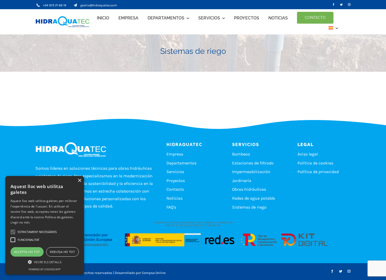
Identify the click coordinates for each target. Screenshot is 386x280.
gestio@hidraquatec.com (98, 5)
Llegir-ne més (20, 222)
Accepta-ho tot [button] (27, 252)
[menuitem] (333, 28)
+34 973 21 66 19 (54, 5)
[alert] (44, 225)
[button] (37, 232)
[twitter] (341, 4)
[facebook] (333, 4)
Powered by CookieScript (45, 269)
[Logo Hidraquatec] (63, 21)
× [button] (79, 181)
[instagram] (349, 4)
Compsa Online (154, 273)
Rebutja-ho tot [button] (62, 252)
